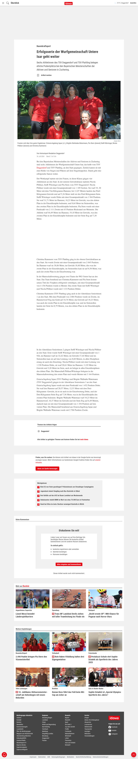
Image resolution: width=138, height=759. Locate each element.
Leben (67, 738)
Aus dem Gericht (70, 727)
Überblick (15, 3)
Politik (67, 729)
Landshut (45, 720)
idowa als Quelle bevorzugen (47, 469)
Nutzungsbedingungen (58, 757)
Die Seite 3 (68, 724)
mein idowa (84, 439)
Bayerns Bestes (21, 745)
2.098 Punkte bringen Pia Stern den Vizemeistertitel (31, 658)
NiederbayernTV (21, 743)
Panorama (68, 740)
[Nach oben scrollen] (133, 754)
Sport (66, 722)
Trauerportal (88, 729)
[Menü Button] (3, 3)
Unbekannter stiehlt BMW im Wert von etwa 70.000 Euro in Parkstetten (65, 500)
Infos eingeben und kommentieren (69, 564)
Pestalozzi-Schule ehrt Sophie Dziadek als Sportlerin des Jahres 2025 (103, 659)
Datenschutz (42, 757)
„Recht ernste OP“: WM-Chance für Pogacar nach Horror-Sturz (104, 615)
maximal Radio (21, 740)
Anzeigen (87, 731)
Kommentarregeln (22, 727)
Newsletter (20, 724)
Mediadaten (70, 757)
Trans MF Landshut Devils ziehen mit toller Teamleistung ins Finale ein (68, 615)
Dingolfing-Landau (47, 733)
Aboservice (88, 722)
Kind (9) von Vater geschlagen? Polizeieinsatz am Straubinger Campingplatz (67, 487)
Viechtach (45, 729)
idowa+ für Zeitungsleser (92, 720)
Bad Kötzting (46, 727)
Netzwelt (67, 745)
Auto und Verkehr (70, 743)
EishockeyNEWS (21, 738)
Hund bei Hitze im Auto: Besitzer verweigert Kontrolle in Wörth (62, 504)
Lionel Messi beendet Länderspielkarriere (25, 615)
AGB (48, 757)
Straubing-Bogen (47, 717)
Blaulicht (67, 720)
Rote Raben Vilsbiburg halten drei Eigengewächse (68, 658)
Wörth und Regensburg (49, 724)
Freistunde (68, 731)
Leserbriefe (20, 729)
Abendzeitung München (24, 736)
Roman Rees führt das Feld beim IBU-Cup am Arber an (68, 693)
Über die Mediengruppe (24, 731)
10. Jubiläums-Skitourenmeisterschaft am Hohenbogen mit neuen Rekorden (31, 695)
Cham (44, 722)
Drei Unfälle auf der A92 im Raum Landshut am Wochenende (61, 495)
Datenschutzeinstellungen (100, 757)
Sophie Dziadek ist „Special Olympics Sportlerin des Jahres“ (105, 693)
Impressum (33, 757)
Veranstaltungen (89, 736)
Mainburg (45, 731)
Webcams (87, 733)
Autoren (19, 717)
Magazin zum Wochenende (25, 733)
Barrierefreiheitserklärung (83, 757)
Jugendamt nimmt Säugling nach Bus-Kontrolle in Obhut (60, 491)
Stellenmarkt (88, 727)
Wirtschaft (68, 736)
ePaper (87, 717)
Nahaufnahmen (69, 733)
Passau (44, 740)
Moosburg (45, 736)
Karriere (19, 722)
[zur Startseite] (114, 717)
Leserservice (88, 724)
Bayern (67, 717)
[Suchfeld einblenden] (7, 3)
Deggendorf (42, 167)
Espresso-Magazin (22, 749)
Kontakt (19, 720)
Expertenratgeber (22, 747)
